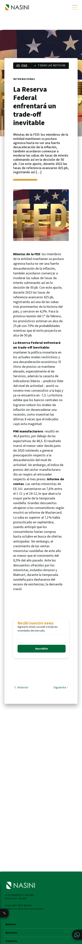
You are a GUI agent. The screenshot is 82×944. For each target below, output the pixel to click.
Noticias (11, 924)
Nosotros (11, 933)
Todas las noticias (52, 65)
